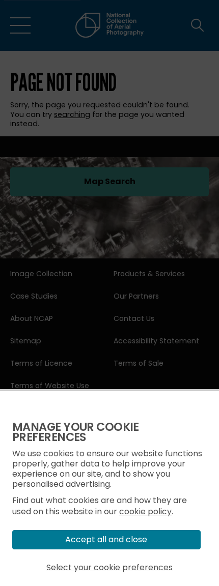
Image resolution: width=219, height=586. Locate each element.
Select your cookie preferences (109, 567)
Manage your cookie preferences (75, 432)
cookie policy (145, 511)
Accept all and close (106, 539)
